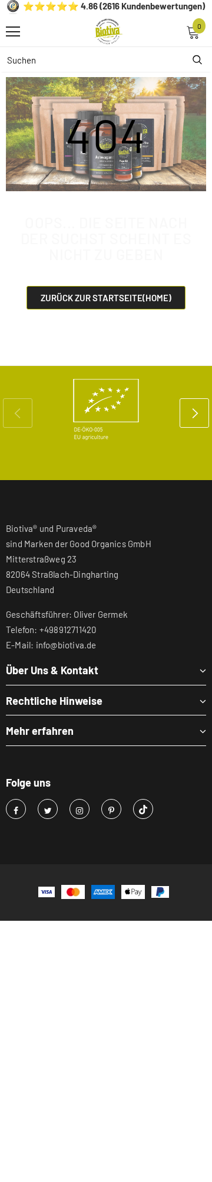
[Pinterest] (111, 809)
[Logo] (109, 31)
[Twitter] (48, 809)
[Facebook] (16, 809)
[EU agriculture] (106, 409)
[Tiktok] (143, 809)
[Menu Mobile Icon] (13, 32)
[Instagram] (79, 809)
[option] (106, 409)
